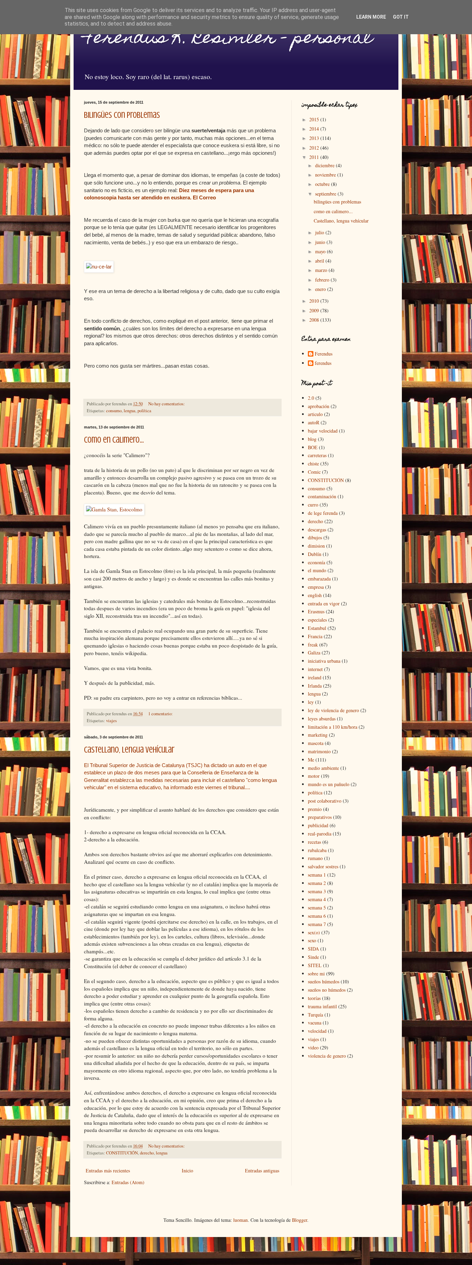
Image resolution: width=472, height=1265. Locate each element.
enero (321, 289)
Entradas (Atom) (128, 1182)
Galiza (314, 652)
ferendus (323, 363)
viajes (111, 721)
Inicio (187, 1170)
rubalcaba (317, 850)
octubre (323, 184)
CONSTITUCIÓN (122, 1153)
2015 (314, 119)
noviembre (326, 174)
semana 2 (317, 883)
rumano (315, 858)
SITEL (315, 965)
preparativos (320, 817)
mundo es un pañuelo (328, 784)
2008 (314, 320)
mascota (315, 743)
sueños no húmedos (327, 989)
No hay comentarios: (167, 404)
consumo (114, 411)
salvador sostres (323, 866)
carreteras (317, 455)
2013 (314, 138)
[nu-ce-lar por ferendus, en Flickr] (99, 266)
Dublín (314, 554)
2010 (314, 301)
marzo (322, 270)
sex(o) (314, 932)
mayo (321, 251)
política (144, 411)
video (313, 1047)
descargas (317, 529)
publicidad (318, 825)
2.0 (311, 398)
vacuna (314, 1022)
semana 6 (317, 916)
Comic (314, 472)
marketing (318, 734)
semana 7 (317, 924)
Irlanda (315, 685)
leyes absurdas (322, 718)
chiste (313, 463)
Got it (401, 17)
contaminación (322, 496)
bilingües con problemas (122, 115)
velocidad (317, 1031)
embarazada (319, 578)
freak (313, 644)
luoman (240, 1220)
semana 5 (317, 907)
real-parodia (319, 833)
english (315, 595)
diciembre (325, 165)
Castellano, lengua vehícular (129, 750)
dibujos (315, 537)
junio (321, 242)
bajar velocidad (323, 430)
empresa (316, 587)
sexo (312, 940)
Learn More (371, 17)
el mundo (317, 570)
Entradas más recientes (108, 1170)
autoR (313, 422)
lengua (129, 411)
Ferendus (323, 354)
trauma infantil (322, 1006)
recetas (314, 842)
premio (315, 809)
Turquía (315, 1014)
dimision (316, 545)
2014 (314, 128)
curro (313, 504)
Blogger (299, 1220)
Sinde (313, 957)
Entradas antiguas (262, 1170)
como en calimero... (114, 440)
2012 (314, 147)
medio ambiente (323, 768)
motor (314, 776)
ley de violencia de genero (333, 710)
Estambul (317, 628)
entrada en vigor (324, 603)
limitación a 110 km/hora (332, 727)
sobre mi (316, 973)
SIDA (313, 948)
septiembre (326, 193)
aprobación (318, 406)
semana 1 (317, 874)
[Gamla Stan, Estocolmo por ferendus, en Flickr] (114, 509)
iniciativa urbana (324, 661)
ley (311, 702)
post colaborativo (324, 800)
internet (315, 669)
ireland (314, 677)
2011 (314, 157)
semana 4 (317, 899)
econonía (316, 562)
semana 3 (317, 891)
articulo (315, 414)
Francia (315, 636)
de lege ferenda (323, 513)
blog (312, 439)
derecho (147, 1153)
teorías (314, 998)
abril (320, 260)
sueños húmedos (323, 981)
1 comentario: (161, 714)
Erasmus (316, 611)
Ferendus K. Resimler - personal (228, 39)
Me (311, 759)
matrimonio (319, 751)
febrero (323, 279)
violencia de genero (327, 1055)
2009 (314, 310)
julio (320, 232)
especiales (317, 619)
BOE (313, 447)
